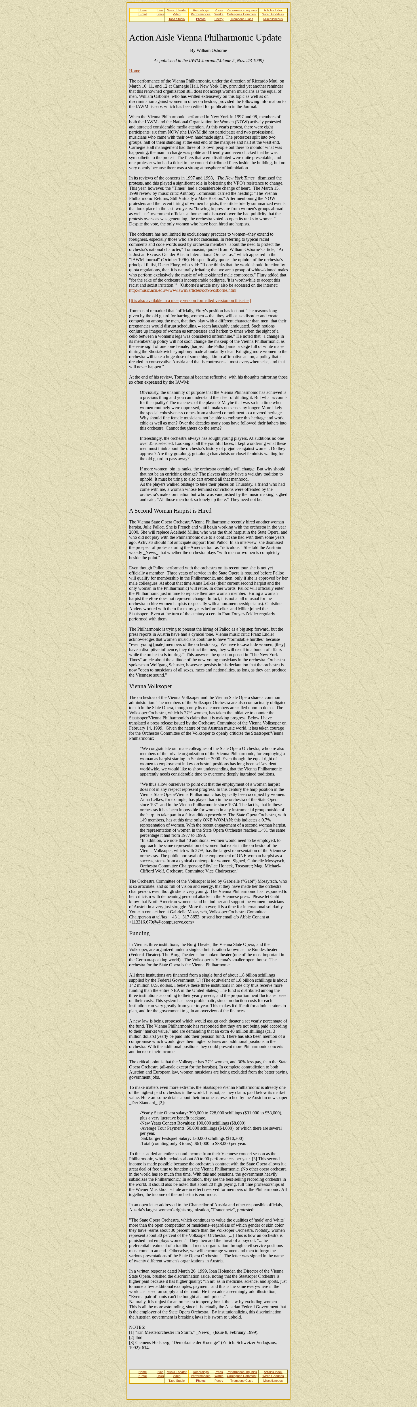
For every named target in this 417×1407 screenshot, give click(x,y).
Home (134, 70)
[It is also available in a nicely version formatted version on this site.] (190, 300)
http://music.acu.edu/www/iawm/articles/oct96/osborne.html (182, 290)
